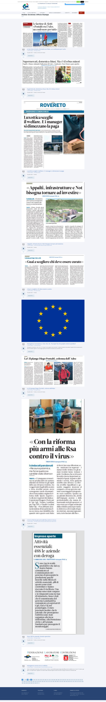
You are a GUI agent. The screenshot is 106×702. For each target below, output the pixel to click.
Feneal (35, 245)
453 (36, 679)
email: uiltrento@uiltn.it (42, 8)
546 (31, 681)
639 (26, 683)
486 (56, 679)
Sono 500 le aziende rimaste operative (38, 636)
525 (80, 679)
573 (48, 681)
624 (79, 681)
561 (40, 681)
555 (37, 681)
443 (25, 679)
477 (51, 679)
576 (49, 681)
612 (71, 681)
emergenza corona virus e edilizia (37, 665)
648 (31, 683)
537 (26, 681)
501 (65, 679)
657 (37, 683)
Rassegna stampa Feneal (47, 245)
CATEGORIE (42, 12)
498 (63, 679)
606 (68, 681)
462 (42, 679)
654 (35, 683)
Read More (86, 1)
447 (32, 679)
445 (29, 679)
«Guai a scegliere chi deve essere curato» (39, 289)
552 (35, 681)
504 (67, 679)
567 (44, 681)
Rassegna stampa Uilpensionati (46, 521)
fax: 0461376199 (41, 694)
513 (72, 679)
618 (75, 681)
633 (22, 683)
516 (74, 679)
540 (28, 681)
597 (62, 681)
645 (29, 683)
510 (71, 679)
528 (82, 679)
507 (69, 679)
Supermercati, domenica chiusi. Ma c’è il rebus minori (43, 89)
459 (40, 679)
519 (76, 679)
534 (24, 681)
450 (34, 679)
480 (52, 679)
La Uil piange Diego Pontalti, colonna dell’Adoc (41, 388)
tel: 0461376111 (56, 6)
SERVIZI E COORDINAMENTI (55, 12)
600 (64, 681)
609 (70, 681)
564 (42, 681)
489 (58, 679)
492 (60, 679)
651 (33, 683)
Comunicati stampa (37, 345)
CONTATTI (67, 12)
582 (53, 681)
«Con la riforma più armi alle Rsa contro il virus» (41, 520)
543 (29, 681)
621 (77, 681)
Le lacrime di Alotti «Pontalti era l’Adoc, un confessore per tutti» (46, 49)
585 (55, 681)
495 (62, 679)
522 (78, 679)
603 (66, 681)
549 (33, 681)
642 (28, 683)
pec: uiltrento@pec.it (58, 694)
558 (39, 681)
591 (59, 681)
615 (73, 681)
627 (80, 681)
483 (54, 679)
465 (43, 679)
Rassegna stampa (37, 50)
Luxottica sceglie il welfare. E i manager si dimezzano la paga (45, 171)
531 (22, 681)
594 (60, 681)
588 (57, 681)
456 (38, 679)
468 (45, 679)
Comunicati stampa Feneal (45, 667)
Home (24, 12)
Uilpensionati (54, 521)
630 (82, 681)
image (51, 667)
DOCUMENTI (74, 12)
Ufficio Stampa (30, 50)
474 (49, 679)
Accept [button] (78, 1)
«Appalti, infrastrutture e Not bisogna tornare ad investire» (45, 244)
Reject (82, 1)
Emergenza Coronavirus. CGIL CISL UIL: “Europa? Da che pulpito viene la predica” (51, 344)
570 (46, 681)
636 (24, 683)
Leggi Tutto (30, 55)
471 (47, 679)
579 (51, 681)
